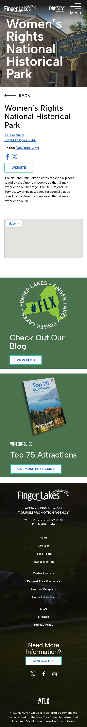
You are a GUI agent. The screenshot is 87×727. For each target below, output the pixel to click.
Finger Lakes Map (43, 597)
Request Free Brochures (43, 581)
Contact (43, 545)
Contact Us (44, 661)
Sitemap (43, 616)
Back (24, 95)
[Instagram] (54, 675)
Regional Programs (44, 589)
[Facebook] (44, 675)
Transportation (43, 561)
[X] (33, 675)
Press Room (43, 553)
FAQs (43, 608)
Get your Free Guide (35, 469)
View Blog (26, 360)
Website (19, 167)
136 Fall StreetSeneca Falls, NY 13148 (20, 137)
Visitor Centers (43, 573)
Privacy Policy (43, 624)
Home (44, 537)
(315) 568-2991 (27, 148)
